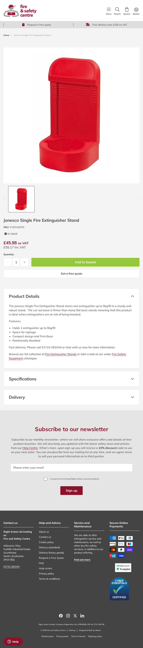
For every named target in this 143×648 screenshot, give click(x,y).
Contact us (45, 537)
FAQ (41, 563)
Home (6, 35)
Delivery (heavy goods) (51, 552)
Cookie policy (46, 542)
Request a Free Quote (51, 557)
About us (44, 531)
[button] (71, 296)
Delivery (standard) (49, 547)
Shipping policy (95, 636)
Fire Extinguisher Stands (61, 354)
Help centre (45, 568)
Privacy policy (46, 573)
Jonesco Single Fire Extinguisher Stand (32, 35)
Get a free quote (71, 273)
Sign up (71, 490)
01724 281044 (11, 566)
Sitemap (72, 630)
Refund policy (47, 636)
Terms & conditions (49, 578)
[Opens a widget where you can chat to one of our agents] (13, 642)
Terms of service (78, 636)
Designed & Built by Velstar (90, 630)
